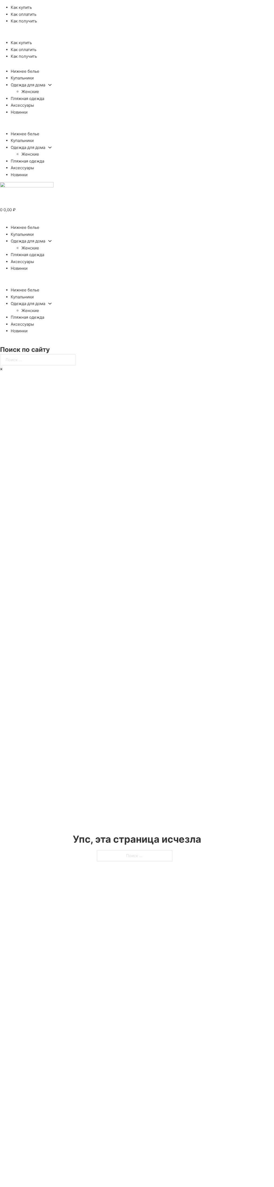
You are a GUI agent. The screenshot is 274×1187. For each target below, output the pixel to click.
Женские (30, 91)
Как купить (21, 7)
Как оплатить (23, 14)
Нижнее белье (25, 71)
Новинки (19, 112)
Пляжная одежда (27, 98)
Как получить (24, 21)
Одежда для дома (28, 84)
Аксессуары (22, 105)
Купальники (22, 77)
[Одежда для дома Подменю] (50, 85)
